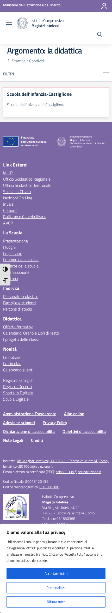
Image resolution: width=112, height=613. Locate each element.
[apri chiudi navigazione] (9, 23)
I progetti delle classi (21, 339)
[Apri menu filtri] (106, 73)
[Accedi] (104, 6)
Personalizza (56, 587)
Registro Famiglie (18, 380)
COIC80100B (49, 487)
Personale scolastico (20, 296)
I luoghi (9, 247)
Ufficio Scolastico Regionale (27, 179)
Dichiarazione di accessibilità (29, 431)
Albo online (74, 413)
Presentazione (15, 241)
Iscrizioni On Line (17, 198)
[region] (56, 568)
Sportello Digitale (18, 393)
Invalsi (8, 204)
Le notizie (11, 357)
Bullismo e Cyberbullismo (24, 216)
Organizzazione (16, 272)
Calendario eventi (18, 370)
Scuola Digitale (16, 399)
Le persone (12, 253)
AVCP (8, 223)
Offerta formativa (18, 327)
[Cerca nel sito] (100, 35)
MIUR (8, 173)
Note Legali (13, 440)
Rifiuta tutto (56, 601)
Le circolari (12, 363)
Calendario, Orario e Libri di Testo (31, 333)
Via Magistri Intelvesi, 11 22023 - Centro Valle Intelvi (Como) (63, 460)
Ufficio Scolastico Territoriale (27, 185)
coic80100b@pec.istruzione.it (78, 471)
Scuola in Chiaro (17, 191)
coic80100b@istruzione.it (33, 466)
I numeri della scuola (21, 260)
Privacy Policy (55, 422)
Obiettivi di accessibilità (84, 431)
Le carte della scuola (21, 266)
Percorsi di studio (17, 309)
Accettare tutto (56, 573)
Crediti (37, 440)
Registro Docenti (17, 386)
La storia (10, 278)
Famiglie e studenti (19, 303)
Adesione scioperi (19, 422)
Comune (10, 210)
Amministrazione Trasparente (29, 413)
